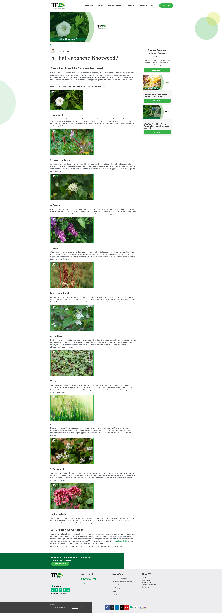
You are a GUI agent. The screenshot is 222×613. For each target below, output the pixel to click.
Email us (84, 583)
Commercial (142, 5)
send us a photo (121, 541)
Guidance (130, 5)
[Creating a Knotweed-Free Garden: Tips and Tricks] (157, 82)
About (153, 5)
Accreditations (146, 582)
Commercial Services (149, 584)
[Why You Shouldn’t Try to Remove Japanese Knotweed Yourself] (157, 112)
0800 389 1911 (89, 578)
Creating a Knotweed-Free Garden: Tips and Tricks (155, 95)
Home (52, 45)
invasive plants (61, 45)
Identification (88, 5)
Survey (100, 5)
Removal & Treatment (114, 5)
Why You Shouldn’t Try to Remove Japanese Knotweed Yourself (156, 126)
